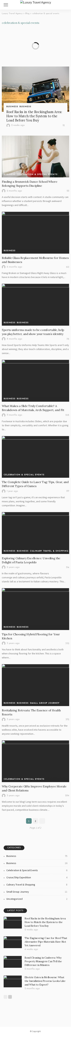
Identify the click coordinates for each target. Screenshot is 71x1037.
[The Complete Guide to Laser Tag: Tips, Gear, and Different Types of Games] (35, 457)
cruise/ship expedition (36, 877)
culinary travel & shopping (49, 551)
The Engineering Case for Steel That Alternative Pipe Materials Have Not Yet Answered (46, 941)
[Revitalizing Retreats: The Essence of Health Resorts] (35, 685)
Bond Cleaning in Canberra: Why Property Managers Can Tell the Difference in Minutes (43, 961)
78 (68, 339)
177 (67, 491)
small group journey (45, 703)
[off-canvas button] (6, 5)
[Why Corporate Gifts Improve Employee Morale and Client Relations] (35, 761)
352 (67, 643)
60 (67, 267)
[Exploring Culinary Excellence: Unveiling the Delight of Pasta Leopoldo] (35, 533)
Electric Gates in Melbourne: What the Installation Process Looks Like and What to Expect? (45, 981)
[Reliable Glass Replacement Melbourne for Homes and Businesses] (35, 233)
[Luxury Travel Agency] (35, 2)
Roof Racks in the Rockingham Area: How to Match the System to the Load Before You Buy (34, 116)
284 (67, 795)
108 (67, 415)
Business (12, 107)
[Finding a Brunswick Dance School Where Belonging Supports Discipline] (35, 157)
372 (67, 719)
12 (64, 125)
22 (68, 191)
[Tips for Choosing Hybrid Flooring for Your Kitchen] (35, 609)
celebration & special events (37, 175)
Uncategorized (36, 898)
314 (67, 567)
